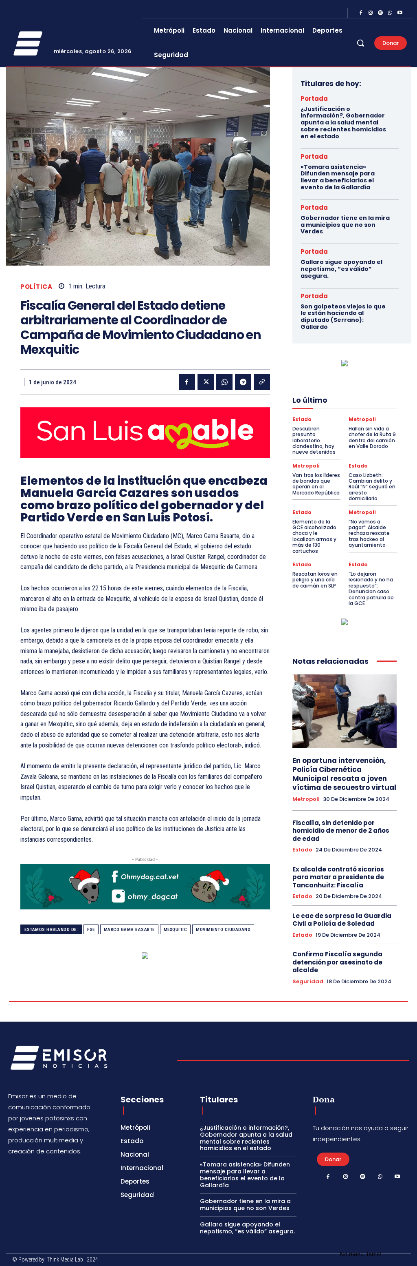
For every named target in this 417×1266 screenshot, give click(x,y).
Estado (302, 419)
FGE (91, 929)
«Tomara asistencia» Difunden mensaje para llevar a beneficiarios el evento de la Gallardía (338, 177)
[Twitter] (206, 382)
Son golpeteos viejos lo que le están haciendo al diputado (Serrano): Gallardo (343, 316)
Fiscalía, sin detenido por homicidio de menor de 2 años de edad (340, 830)
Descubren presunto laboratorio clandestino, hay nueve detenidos (314, 440)
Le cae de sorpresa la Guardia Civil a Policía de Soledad (341, 919)
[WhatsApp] (390, 13)
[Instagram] (370, 13)
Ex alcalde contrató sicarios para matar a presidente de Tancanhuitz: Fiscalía (338, 877)
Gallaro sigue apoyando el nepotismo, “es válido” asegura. (341, 269)
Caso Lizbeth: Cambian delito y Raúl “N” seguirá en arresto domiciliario (372, 487)
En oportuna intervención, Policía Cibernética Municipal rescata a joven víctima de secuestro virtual (344, 774)
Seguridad (307, 981)
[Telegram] (243, 382)
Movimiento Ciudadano (223, 929)
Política (36, 287)
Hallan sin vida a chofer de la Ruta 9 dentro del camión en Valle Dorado (372, 437)
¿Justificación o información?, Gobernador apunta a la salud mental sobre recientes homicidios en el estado (343, 122)
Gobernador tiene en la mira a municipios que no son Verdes (345, 225)
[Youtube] (400, 13)
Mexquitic (175, 929)
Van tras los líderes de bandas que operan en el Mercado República (316, 484)
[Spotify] (380, 13)
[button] (360, 43)
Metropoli (362, 419)
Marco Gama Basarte (129, 929)
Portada (314, 98)
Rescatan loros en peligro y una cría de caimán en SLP (315, 579)
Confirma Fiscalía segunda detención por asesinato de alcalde (337, 962)
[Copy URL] (262, 382)
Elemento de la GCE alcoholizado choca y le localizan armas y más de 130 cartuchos (314, 536)
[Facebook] (361, 13)
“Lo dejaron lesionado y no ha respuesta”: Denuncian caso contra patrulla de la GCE (371, 588)
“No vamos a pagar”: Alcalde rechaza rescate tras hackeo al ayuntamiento (369, 533)
